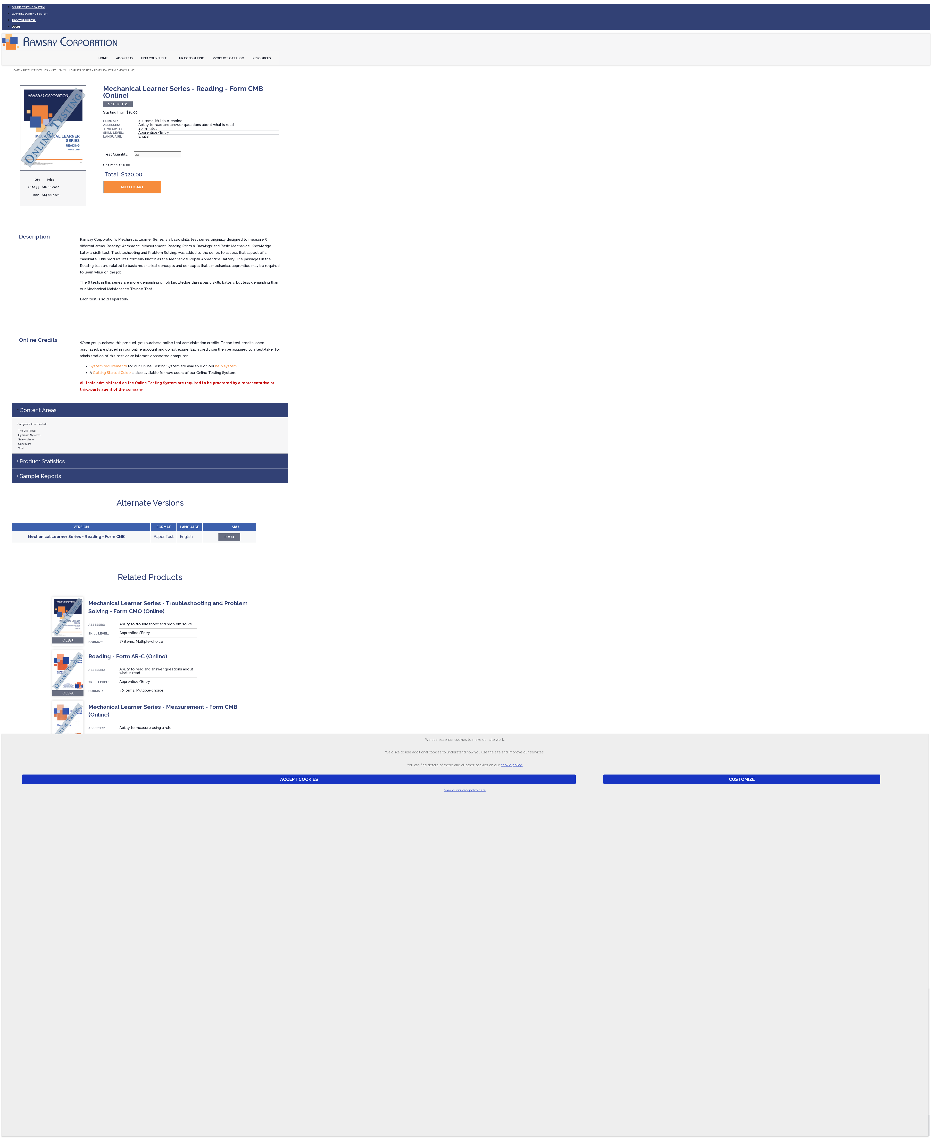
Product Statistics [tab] (42, 461)
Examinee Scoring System (30, 13)
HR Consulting (191, 58)
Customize (742, 779)
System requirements (108, 366)
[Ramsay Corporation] (60, 50)
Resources (262, 58)
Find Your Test (154, 58)
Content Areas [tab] (38, 410)
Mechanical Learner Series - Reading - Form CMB (76, 536)
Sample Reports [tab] (40, 476)
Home (103, 58)
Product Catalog (228, 58)
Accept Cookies (299, 779)
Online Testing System (28, 7)
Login (16, 26)
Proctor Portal (24, 20)
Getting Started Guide (112, 373)
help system (226, 366)
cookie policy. (512, 764)
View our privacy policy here (465, 790)
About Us (124, 58)
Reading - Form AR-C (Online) (127, 656)
